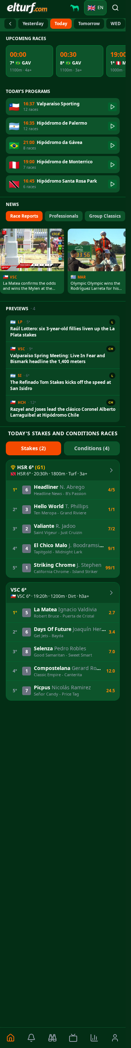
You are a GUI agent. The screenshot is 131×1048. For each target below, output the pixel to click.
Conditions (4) (92, 448)
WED (116, 23)
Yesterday (33, 23)
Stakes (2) (33, 448)
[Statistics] (94, 1038)
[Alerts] (31, 1038)
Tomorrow (89, 23)
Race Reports (24, 216)
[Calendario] (10, 24)
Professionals (63, 216)
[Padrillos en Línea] (74, 7)
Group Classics (105, 216)
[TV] (73, 1038)
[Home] (10, 1038)
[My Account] (115, 1038)
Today (61, 23)
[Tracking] (52, 1038)
